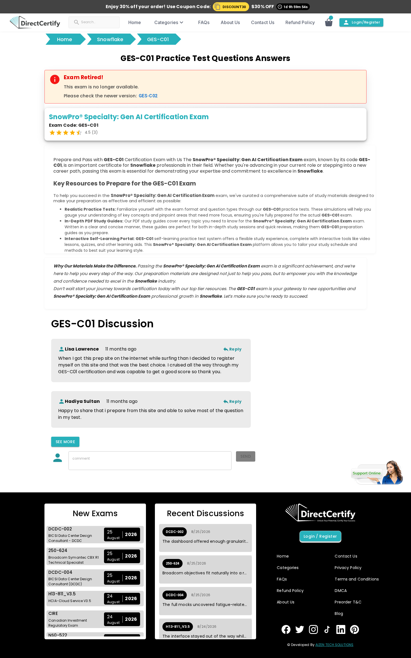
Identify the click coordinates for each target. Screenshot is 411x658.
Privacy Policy (348, 567)
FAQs (203, 22)
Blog (339, 613)
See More (65, 442)
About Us (230, 22)
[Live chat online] (377, 472)
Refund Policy (300, 22)
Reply (235, 349)
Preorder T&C (348, 602)
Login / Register (320, 536)
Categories (166, 22)
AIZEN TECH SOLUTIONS (334, 644)
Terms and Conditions (357, 579)
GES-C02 (148, 95)
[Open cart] (331, 22)
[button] (231, 6)
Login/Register (366, 22)
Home (134, 22)
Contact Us (262, 22)
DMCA (341, 590)
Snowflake (110, 39)
